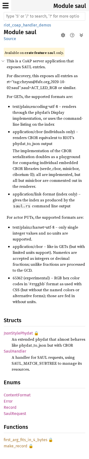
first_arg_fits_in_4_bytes (25, 439)
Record (10, 407)
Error (8, 401)
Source (10, 38)
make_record (15, 446)
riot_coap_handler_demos (27, 25)
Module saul (69, 5)
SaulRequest (15, 413)
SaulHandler (15, 351)
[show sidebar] (5, 5)
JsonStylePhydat (18, 333)
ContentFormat (17, 395)
